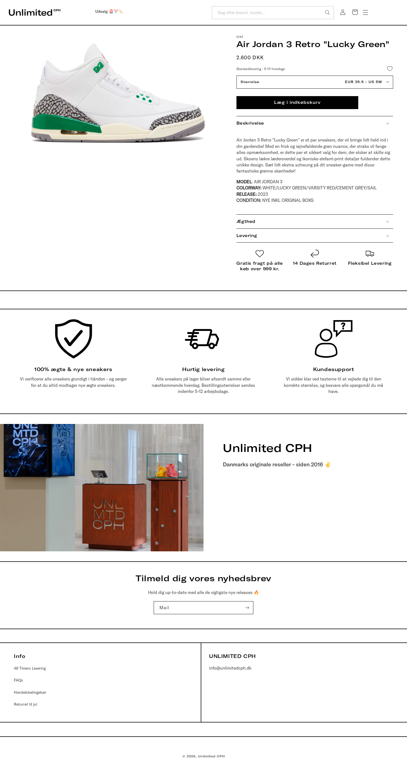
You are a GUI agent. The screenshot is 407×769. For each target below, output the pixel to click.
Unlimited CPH (211, 756)
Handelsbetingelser (30, 692)
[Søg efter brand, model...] (327, 12)
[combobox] (273, 12)
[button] (365, 12)
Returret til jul (25, 704)
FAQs (18, 680)
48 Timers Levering (30, 668)
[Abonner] (247, 607)
